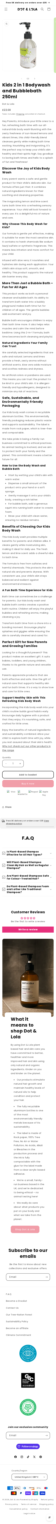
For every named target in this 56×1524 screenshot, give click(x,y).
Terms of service (28, 1504)
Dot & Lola (15, 1499)
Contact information (39, 1509)
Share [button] (8, 807)
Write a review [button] (28, 929)
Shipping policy (46, 1504)
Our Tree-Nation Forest (19, 1314)
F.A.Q (8, 1294)
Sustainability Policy (17, 1321)
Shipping (20, 114)
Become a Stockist (16, 1300)
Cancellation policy (18, 1509)
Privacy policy (11, 1504)
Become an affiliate (17, 1328)
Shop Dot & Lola (25, 1229)
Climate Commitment (18, 1335)
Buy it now (28, 783)
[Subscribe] (46, 1277)
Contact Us (12, 1307)
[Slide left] (21, 78)
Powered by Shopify (29, 1499)
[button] (6, 9)
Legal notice (29, 1513)
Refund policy (47, 1499)
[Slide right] (34, 78)
